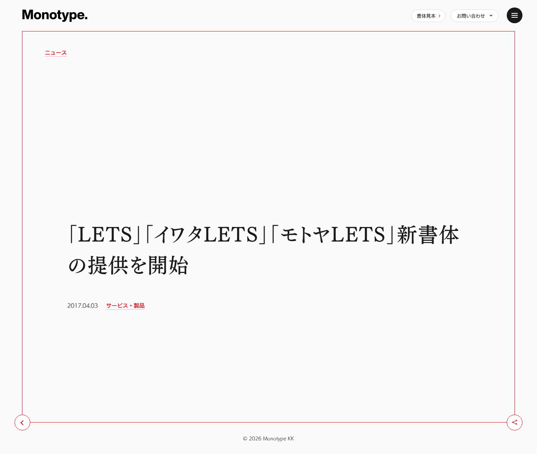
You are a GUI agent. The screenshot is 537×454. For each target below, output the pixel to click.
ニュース (56, 52)
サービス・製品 (125, 305)
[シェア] (514, 422)
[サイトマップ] (514, 15)
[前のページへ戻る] (22, 422)
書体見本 (426, 15)
